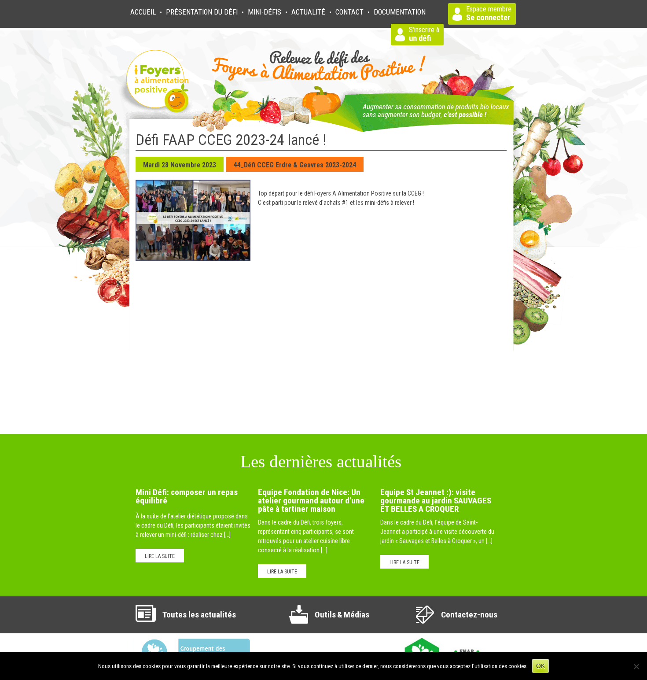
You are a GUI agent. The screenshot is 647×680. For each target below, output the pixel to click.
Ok (540, 665)
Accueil (143, 12)
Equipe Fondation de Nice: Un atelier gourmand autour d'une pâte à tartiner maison (311, 500)
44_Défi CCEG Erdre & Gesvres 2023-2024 (294, 165)
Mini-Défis (264, 12)
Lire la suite (160, 556)
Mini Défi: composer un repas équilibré (187, 496)
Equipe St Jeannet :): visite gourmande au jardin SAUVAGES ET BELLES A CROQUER (435, 500)
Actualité (308, 12)
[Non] (636, 666)
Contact (349, 12)
